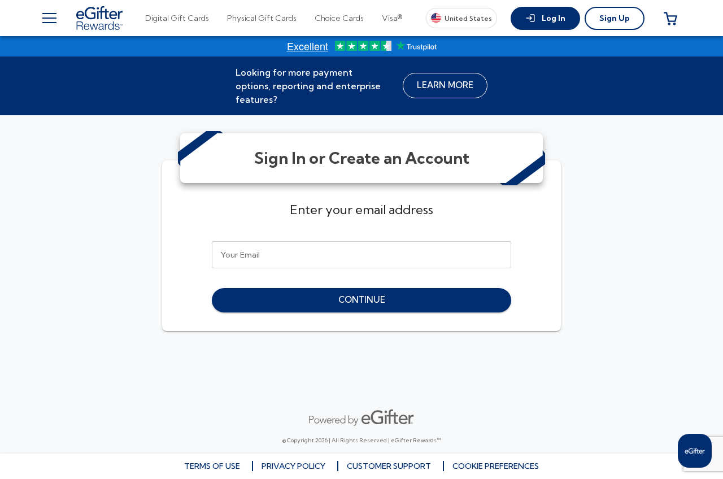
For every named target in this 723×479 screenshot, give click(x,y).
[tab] (177, 18)
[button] (545, 18)
